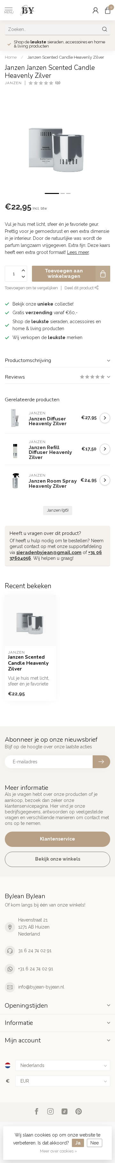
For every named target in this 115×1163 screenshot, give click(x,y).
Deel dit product (80, 287)
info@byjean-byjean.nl (41, 986)
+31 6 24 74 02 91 (35, 968)
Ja (77, 1142)
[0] (107, 10)
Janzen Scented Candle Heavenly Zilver (65, 57)
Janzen (13, 83)
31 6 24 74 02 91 (34, 950)
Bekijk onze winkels (57, 859)
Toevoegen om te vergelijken (31, 287)
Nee (94, 1142)
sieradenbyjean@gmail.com (48, 552)
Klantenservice (57, 838)
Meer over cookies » (58, 1151)
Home (11, 57)
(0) (58, 82)
